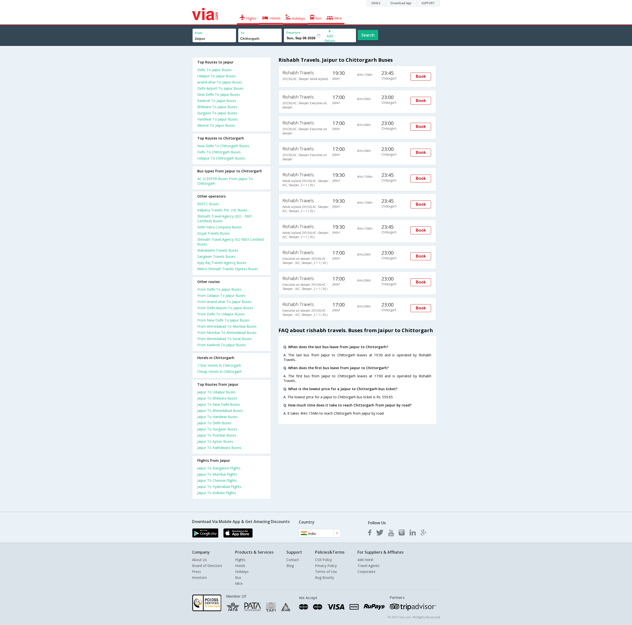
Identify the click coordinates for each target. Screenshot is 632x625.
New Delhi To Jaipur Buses (218, 94)
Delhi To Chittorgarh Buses (219, 152)
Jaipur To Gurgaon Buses (217, 429)
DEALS (376, 3)
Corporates (366, 571)
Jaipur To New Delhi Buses (218, 404)
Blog (290, 565)
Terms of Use (326, 571)
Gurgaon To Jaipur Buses (217, 113)
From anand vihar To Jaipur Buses (224, 301)
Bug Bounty (324, 577)
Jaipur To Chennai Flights (217, 480)
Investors (199, 577)
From (198, 33)
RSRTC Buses (208, 204)
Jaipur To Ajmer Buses (215, 441)
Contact (292, 559)
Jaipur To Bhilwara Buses (217, 398)
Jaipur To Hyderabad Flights (219, 486)
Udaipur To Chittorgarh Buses (221, 158)
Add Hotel (365, 559)
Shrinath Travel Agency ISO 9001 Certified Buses (230, 241)
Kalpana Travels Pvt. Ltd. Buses (222, 210)
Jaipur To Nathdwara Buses (219, 447)
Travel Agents (368, 565)
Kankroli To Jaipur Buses (216, 100)
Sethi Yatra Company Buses (219, 227)
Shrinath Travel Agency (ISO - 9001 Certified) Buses (225, 218)
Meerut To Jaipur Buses (216, 125)
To (242, 33)
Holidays (242, 571)
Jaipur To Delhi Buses (214, 423)
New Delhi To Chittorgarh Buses (223, 145)
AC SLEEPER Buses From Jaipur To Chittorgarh (225, 181)
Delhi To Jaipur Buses (214, 69)
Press (196, 571)
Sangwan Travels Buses (216, 256)
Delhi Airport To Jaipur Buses (220, 88)
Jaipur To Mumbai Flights (217, 474)
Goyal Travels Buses (213, 233)
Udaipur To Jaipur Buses (216, 76)
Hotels (240, 565)
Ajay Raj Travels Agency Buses (221, 262)
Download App (401, 3)
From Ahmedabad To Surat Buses (224, 338)
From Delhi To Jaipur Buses (219, 289)
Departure (293, 32)
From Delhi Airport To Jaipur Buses (225, 307)
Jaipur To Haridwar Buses (217, 416)
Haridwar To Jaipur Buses (217, 119)
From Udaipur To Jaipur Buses (221, 295)
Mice (239, 583)
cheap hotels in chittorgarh (219, 371)
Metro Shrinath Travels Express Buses (227, 268)
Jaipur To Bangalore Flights (218, 468)
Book (421, 76)
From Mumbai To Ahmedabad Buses (227, 332)
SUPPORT (428, 3)
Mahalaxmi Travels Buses (217, 250)
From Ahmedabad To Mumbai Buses (227, 326)
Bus (238, 577)
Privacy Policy (326, 565)
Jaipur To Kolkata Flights (216, 492)
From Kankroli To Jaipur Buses (221, 345)
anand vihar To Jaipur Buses (219, 82)
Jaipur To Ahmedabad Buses (220, 410)
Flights (240, 559)
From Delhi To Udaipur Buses (221, 314)
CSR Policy (323, 559)
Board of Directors (207, 565)
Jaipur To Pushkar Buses (216, 435)
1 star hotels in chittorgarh (219, 365)
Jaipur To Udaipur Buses (216, 392)
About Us (199, 559)
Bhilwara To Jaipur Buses (217, 106)
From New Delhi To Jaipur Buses (223, 320)
